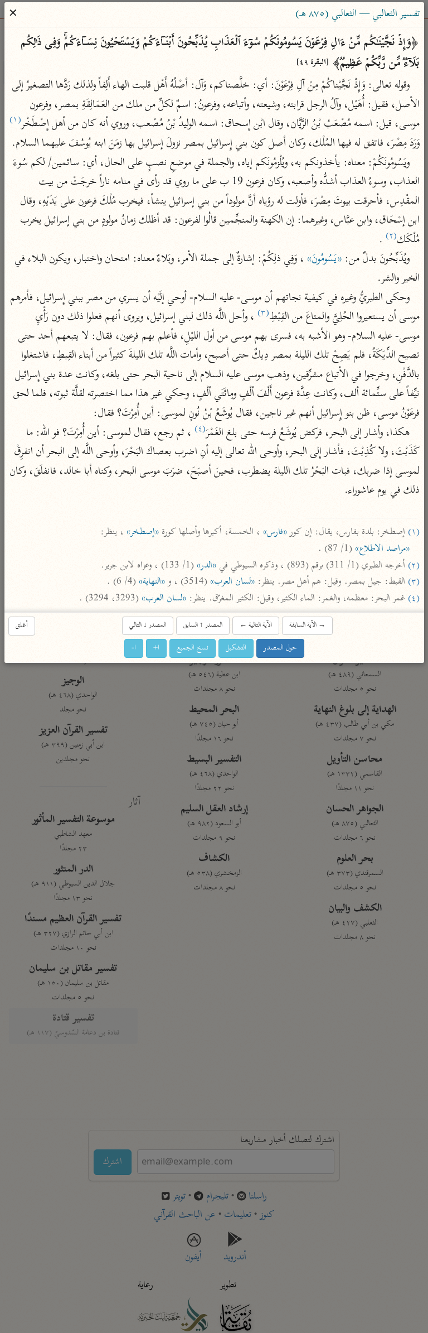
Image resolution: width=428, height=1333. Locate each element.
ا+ (156, 648)
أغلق (22, 625)
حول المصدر (280, 648)
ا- (134, 648)
